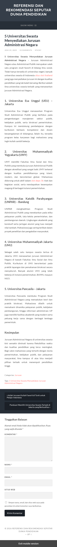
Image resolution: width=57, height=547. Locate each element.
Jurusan (18, 375)
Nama (8, 465)
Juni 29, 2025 (11, 50)
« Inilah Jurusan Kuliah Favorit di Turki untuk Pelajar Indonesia (26, 396)
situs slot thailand (43, 75)
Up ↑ (29, 534)
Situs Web (10, 490)
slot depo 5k (37, 180)
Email (8, 477)
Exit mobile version (29, 543)
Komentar (11, 434)
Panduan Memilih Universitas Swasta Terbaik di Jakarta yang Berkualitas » (30, 406)
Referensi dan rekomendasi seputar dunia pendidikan (28, 9)
